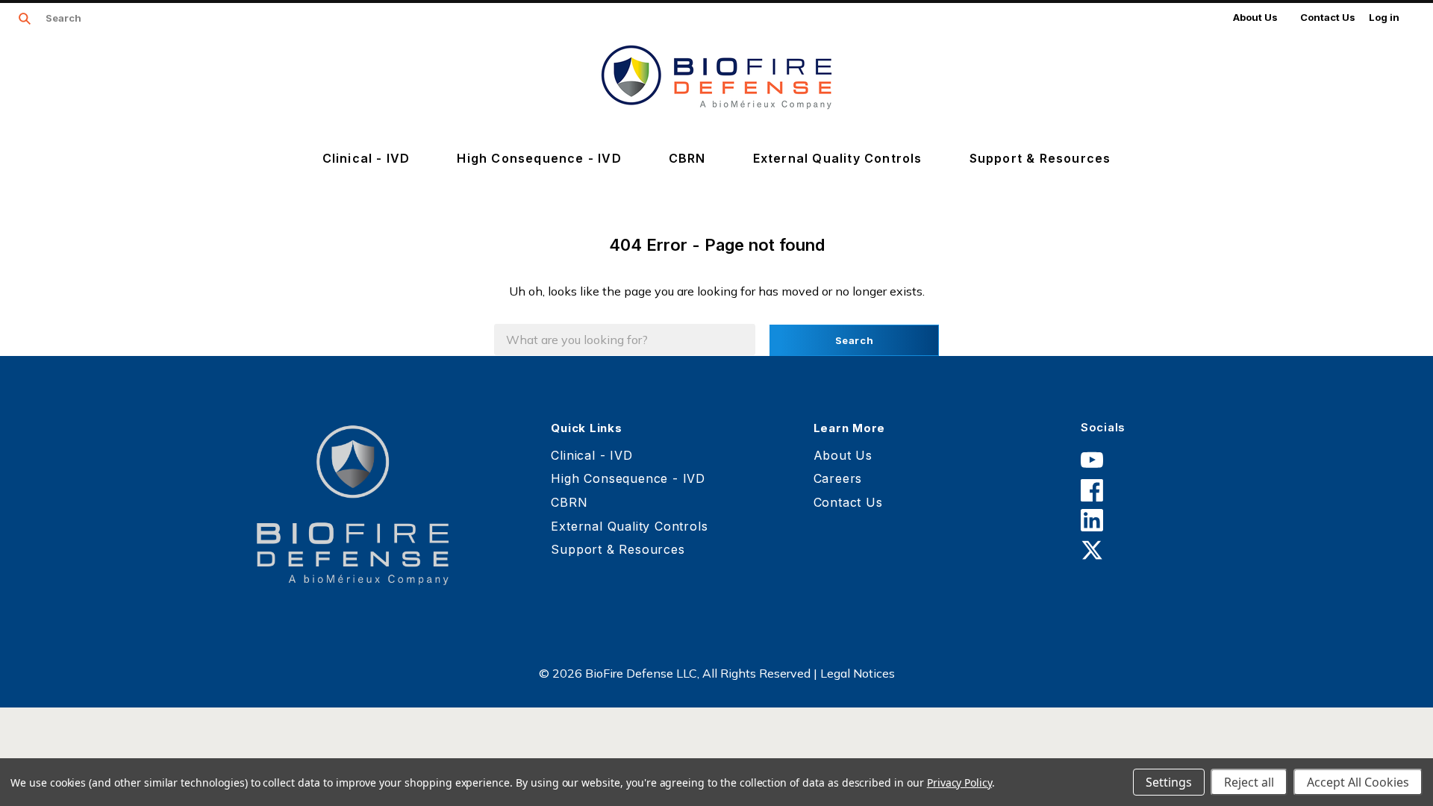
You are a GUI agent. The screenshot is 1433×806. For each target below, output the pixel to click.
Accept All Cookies (1358, 782)
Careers (838, 478)
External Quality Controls (837, 158)
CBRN (687, 158)
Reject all (1249, 782)
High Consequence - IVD (539, 158)
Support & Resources (1040, 158)
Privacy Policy (959, 782)
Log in (1384, 17)
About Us (1255, 17)
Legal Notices (857, 673)
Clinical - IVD (366, 158)
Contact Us (1327, 17)
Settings (1169, 782)
